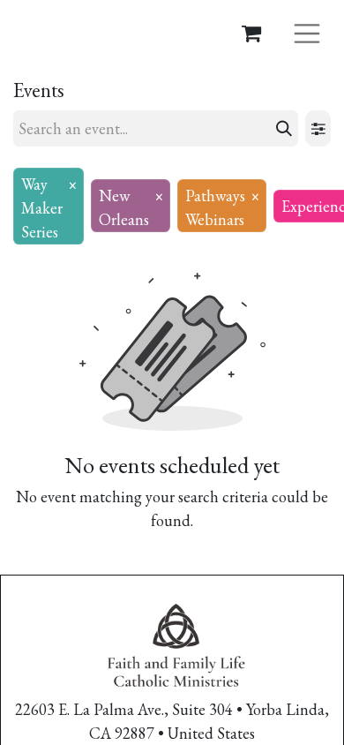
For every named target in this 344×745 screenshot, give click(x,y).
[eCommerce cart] (251, 32)
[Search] (284, 128)
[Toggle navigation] (307, 32)
